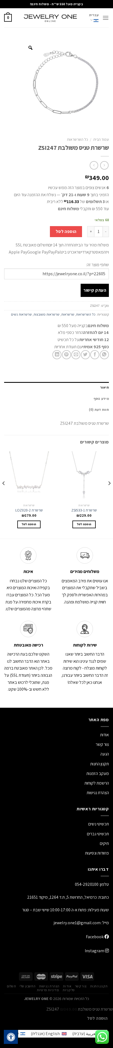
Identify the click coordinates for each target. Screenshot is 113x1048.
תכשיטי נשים (98, 824)
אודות (104, 735)
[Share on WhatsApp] (104, 354)
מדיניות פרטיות (48, 990)
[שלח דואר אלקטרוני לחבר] (75, 354)
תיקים (104, 843)
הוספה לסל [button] (84, 524)
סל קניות (69, 990)
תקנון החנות (99, 764)
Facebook (95, 937)
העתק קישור (94, 290)
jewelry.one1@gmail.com (77, 923)
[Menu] (105, 17)
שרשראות (67, 314)
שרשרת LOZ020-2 (29, 510)
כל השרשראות (77, 139)
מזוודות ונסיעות (97, 853)
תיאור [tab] (104, 387)
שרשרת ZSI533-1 (84, 510)
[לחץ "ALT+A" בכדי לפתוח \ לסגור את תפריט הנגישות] (11, 1037)
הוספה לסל (66, 231)
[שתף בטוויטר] (85, 354)
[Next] (4, 494)
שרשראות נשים (21, 314)
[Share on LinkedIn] (56, 354)
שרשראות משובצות (46, 314)
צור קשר (80, 986)
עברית (93, 15)
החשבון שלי (27, 986)
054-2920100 (86, 884)
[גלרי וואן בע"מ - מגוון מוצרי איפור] (50, 17)
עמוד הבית (101, 139)
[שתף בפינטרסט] (66, 354)
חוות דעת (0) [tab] (99, 409)
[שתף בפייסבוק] (94, 354)
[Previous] (109, 494)
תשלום (11, 986)
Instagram (95, 951)
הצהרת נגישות (98, 793)
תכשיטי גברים (98, 834)
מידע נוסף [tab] (101, 398)
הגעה (104, 754)
